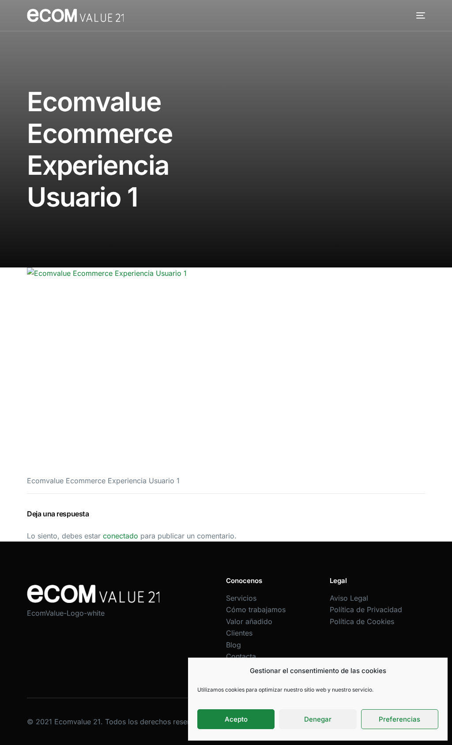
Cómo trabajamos (256, 609)
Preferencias (399, 719)
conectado (120, 535)
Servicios (241, 598)
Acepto (236, 719)
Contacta (241, 656)
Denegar (317, 719)
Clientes (239, 632)
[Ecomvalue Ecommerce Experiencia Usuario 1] (226, 367)
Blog (233, 644)
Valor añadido (249, 621)
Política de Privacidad (366, 609)
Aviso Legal (349, 598)
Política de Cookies (362, 621)
